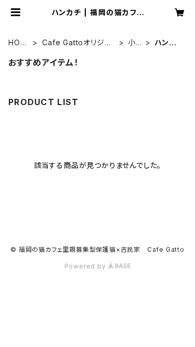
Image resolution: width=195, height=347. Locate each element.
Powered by (86, 266)
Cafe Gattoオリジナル (76, 43)
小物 (132, 43)
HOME (17, 43)
